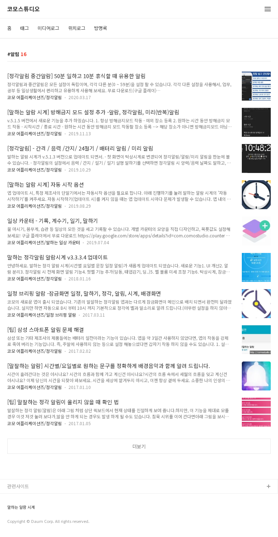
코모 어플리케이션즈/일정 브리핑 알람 (41, 315)
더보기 (139, 446)
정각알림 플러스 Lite (28, 521)
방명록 (100, 28)
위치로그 (76, 28)
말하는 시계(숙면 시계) (30, 510)
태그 (24, 28)
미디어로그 (48, 28)
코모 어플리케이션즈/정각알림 (34, 97)
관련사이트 (18, 486)
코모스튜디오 (23, 9)
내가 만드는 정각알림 (29, 498)
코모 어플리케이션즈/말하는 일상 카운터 (43, 242)
